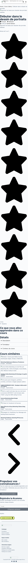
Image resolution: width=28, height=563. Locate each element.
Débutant (11, 21)
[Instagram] (16, 561)
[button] (14, 435)
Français (4, 21)
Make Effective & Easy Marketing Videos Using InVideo (13, 407)
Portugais (3, 363)
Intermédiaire (9, 363)
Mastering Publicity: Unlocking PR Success (12, 417)
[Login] (23, 1)
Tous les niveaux (9, 376)
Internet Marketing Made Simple (9, 398)
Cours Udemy (8, 6)
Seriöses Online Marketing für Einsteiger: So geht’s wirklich (14, 374)
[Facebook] (11, 561)
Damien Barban (11, 23)
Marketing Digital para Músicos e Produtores (12, 362)
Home (1, 6)
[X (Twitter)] (14, 561)
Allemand (3, 376)
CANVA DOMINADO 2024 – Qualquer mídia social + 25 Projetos (14, 386)
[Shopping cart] (25, 1)
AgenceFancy (22, 559)
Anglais (2, 399)
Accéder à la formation (6, 518)
